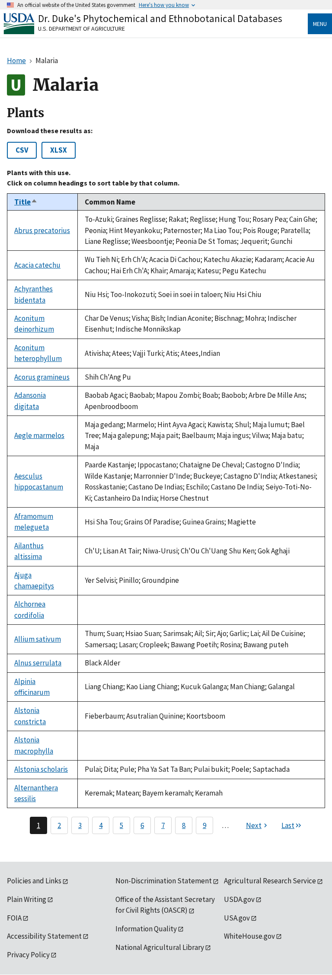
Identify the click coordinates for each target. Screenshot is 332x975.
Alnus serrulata (37, 663)
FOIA (14, 918)
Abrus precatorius (42, 230)
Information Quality (146, 928)
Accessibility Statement (44, 936)
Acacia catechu (37, 265)
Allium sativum (37, 639)
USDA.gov (239, 899)
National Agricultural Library (159, 947)
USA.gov (237, 918)
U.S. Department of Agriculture (81, 28)
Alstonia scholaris (41, 769)
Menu (320, 24)
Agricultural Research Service (270, 880)
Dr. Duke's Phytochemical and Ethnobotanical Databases (160, 18)
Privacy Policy (28, 954)
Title (26, 202)
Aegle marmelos (39, 435)
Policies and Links (34, 880)
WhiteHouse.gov (249, 936)
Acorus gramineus (42, 377)
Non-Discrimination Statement (163, 880)
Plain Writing (26, 899)
